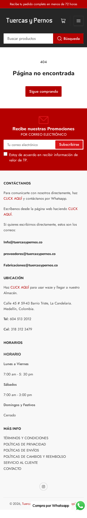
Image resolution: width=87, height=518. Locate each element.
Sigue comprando (43, 91)
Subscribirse (69, 144)
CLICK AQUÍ (13, 198)
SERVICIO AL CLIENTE (21, 462)
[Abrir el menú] (78, 21)
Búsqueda (72, 38)
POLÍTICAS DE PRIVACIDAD (25, 444)
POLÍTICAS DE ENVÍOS (21, 450)
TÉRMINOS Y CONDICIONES (26, 438)
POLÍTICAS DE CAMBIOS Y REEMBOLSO (35, 456)
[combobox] (44, 38)
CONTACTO (12, 468)
